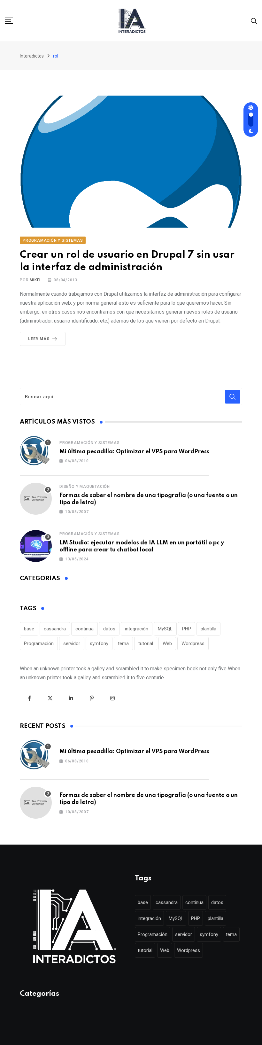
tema (123, 643)
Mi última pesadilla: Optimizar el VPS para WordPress (134, 452)
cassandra (55, 629)
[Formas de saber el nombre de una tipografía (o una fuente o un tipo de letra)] (36, 499)
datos (109, 629)
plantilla (208, 629)
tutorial (145, 643)
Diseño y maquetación (84, 486)
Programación (39, 643)
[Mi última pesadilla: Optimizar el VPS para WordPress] (36, 451)
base (29, 629)
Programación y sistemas (89, 443)
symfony (99, 643)
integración (136, 629)
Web (167, 643)
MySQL (165, 629)
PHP (186, 629)
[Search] (254, 20)
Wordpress (192, 643)
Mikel (36, 280)
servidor (71, 643)
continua (84, 629)
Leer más (38, 339)
